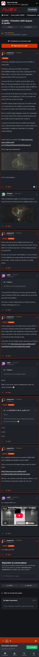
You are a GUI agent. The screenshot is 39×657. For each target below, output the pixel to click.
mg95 (8, 275)
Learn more (4, 3)
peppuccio (10, 52)
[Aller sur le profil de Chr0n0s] (3, 194)
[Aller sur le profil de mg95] (3, 275)
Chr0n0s (9, 193)
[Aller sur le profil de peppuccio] (3, 34)
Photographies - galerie (19, 34)
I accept (33, 647)
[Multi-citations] (3, 186)
